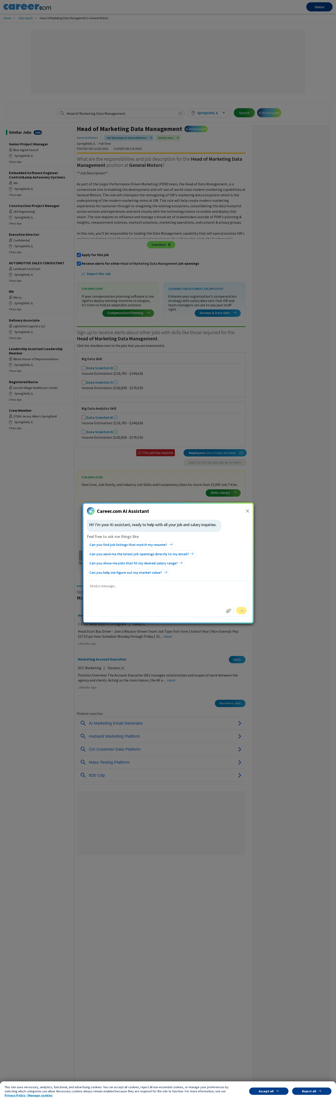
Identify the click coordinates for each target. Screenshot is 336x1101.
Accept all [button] (266, 1091)
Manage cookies (40, 1095)
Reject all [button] (309, 1091)
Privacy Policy (15, 1095)
